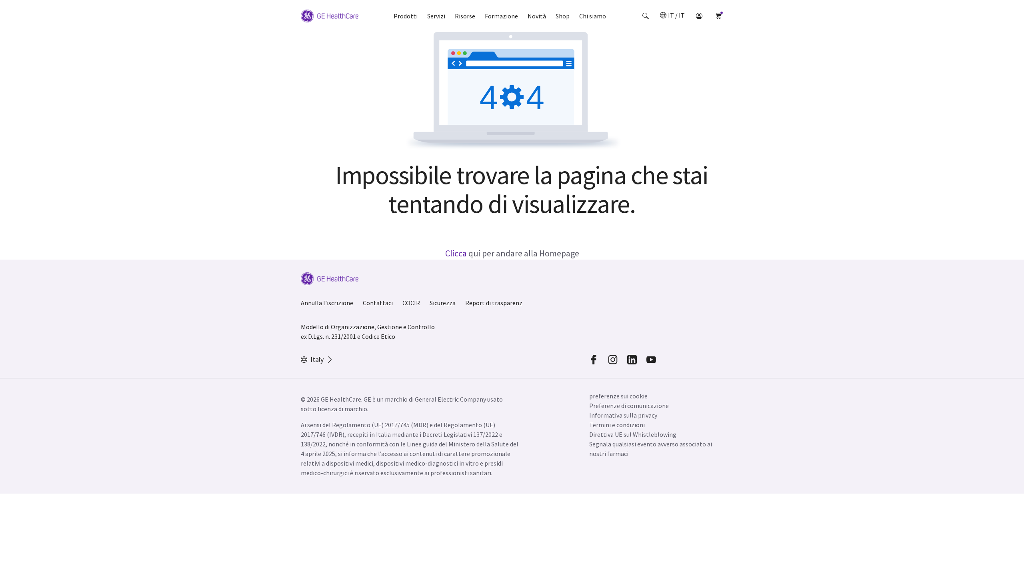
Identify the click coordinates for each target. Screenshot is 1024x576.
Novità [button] (537, 16)
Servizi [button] (436, 16)
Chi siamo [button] (592, 16)
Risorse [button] (465, 16)
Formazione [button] (501, 16)
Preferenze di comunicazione (629, 406)
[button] (645, 16)
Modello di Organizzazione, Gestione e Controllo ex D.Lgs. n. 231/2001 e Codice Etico (368, 331)
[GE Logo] (329, 17)
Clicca (456, 253)
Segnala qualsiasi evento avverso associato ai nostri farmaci (650, 449)
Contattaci (378, 303)
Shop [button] (563, 16)
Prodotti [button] (406, 16)
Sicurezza (443, 303)
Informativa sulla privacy (623, 415)
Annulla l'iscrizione (327, 303)
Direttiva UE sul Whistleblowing (632, 434)
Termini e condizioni (617, 425)
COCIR (411, 303)
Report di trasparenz (493, 303)
